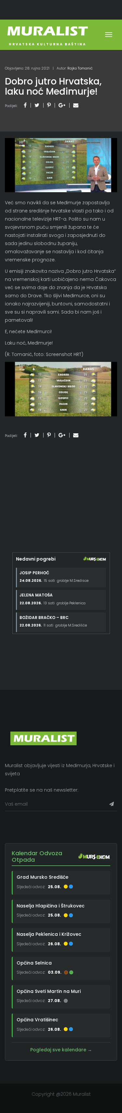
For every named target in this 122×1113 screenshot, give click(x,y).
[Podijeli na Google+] (62, 105)
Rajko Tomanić (80, 68)
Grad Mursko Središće (42, 877)
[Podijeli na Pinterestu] (49, 105)
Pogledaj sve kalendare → (61, 1049)
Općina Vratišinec (37, 1019)
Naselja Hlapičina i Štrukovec (51, 906)
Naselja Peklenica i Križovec (49, 934)
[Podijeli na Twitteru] (36, 105)
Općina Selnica (34, 963)
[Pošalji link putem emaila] (75, 105)
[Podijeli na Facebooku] (25, 105)
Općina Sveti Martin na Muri (49, 991)
